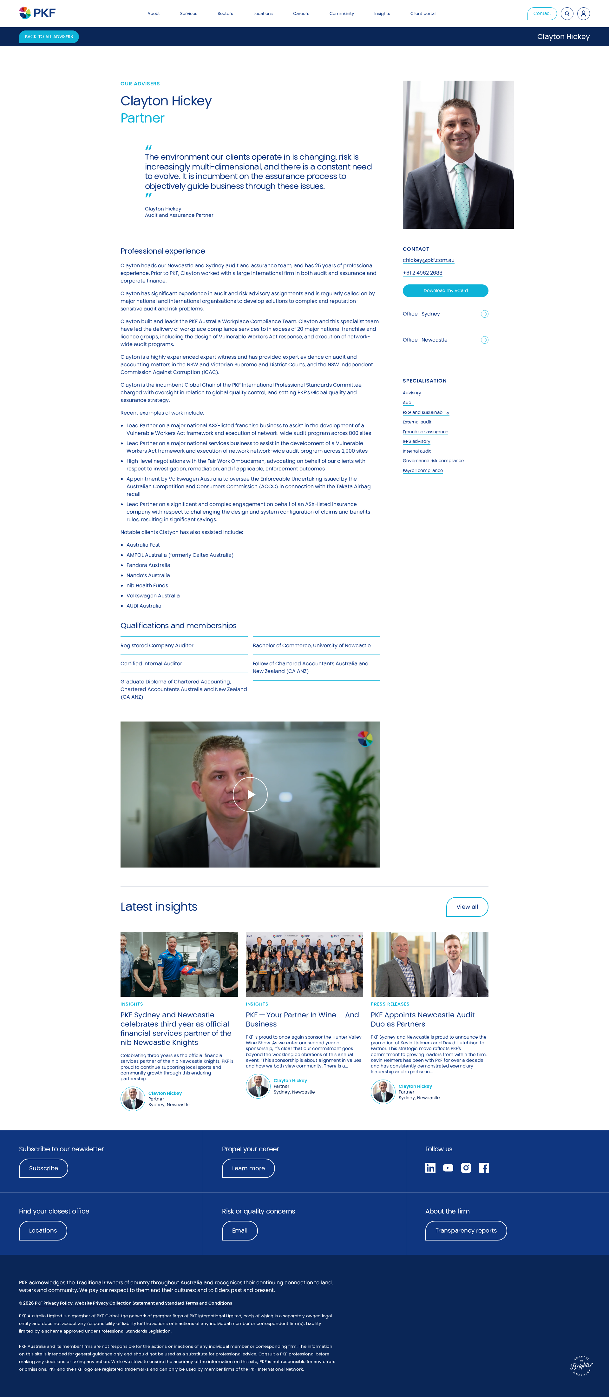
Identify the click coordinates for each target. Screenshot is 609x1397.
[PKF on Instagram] (466, 1167)
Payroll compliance (423, 471)
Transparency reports (466, 1230)
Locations (43, 1230)
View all (467, 907)
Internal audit (417, 451)
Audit (408, 403)
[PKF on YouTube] (448, 1167)
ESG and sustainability (426, 412)
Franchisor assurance (425, 432)
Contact (542, 13)
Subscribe (43, 1168)
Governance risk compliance (433, 461)
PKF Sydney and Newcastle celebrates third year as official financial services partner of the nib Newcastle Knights (176, 1029)
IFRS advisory (416, 441)
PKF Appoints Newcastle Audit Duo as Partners (423, 1019)
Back (49, 37)
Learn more (253, 1170)
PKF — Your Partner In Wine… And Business (302, 1019)
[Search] (567, 13)
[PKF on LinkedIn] (430, 1167)
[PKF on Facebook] (484, 1167)
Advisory (412, 393)
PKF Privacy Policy (54, 1303)
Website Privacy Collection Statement (115, 1303)
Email (240, 1230)
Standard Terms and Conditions (198, 1303)
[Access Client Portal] (583, 13)
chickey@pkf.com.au (429, 260)
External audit (417, 422)
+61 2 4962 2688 (422, 272)
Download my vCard (446, 291)
